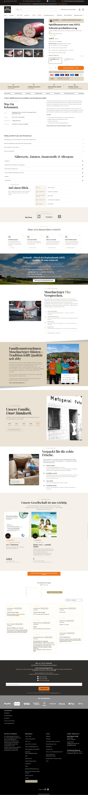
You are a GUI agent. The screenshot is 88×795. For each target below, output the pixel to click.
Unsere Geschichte (30, 739)
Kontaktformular (71, 745)
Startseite (6, 18)
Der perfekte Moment (48, 15)
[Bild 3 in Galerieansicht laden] (28, 53)
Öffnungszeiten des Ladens (32, 749)
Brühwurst (20, 18)
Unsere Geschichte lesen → (14, 429)
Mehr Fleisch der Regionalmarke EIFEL (44, 280)
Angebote (39, 15)
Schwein (11, 15)
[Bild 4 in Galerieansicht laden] (38, 53)
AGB (26, 766)
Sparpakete (59, 15)
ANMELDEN (44, 688)
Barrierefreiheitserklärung (32, 768)
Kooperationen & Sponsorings (53, 758)
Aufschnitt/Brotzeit (9, 723)
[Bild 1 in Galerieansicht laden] (8, 53)
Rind (5, 15)
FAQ (47, 761)
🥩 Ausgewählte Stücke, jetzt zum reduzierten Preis (44, 3)
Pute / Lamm (19, 15)
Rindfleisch (7, 713)
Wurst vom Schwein (9, 720)
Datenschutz (28, 758)
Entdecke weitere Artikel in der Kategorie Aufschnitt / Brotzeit (44, 574)
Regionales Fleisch (78, 15)
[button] (83, 9)
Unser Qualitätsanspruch (31, 746)
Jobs (26, 756)
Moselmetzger (46, 794)
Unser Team (28, 736)
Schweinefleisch (8, 715)
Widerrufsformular (31, 781)
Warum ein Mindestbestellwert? (54, 751)
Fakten (27, 778)
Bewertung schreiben (54, 592)
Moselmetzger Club (51, 744)
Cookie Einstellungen (30, 761)
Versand (60, 41)
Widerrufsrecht (29, 775)
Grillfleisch (6, 718)
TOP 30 (34, 15)
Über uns (27, 741)
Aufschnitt (26, 15)
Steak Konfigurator (68, 15)
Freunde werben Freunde (53, 741)
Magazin (48, 736)
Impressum (28, 763)
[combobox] (35, 9)
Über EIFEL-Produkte (30, 744)
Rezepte (48, 739)
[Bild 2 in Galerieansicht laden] (18, 53)
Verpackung (49, 749)
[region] (44, 1)
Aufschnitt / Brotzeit (12, 18)
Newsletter (49, 746)
